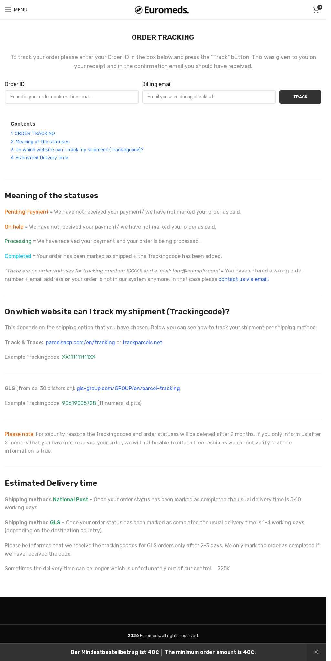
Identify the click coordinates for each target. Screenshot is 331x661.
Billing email (157, 84)
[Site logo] (163, 9)
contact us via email (243, 279)
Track (300, 96)
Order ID (15, 84)
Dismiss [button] (316, 652)
